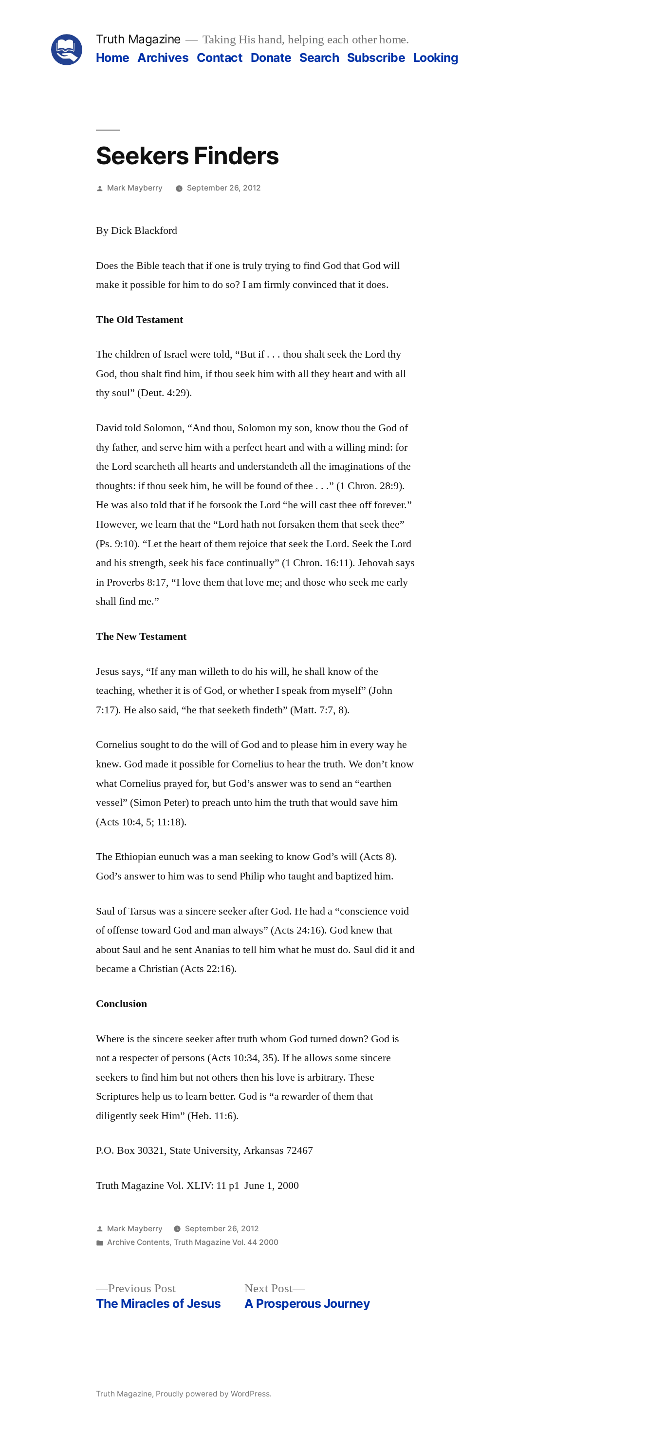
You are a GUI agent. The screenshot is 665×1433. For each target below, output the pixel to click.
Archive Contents (138, 1242)
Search (319, 57)
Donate (271, 57)
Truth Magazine (138, 39)
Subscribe (376, 57)
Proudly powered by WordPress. (214, 1393)
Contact (220, 57)
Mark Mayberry (135, 187)
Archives (162, 57)
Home (112, 57)
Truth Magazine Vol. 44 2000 (226, 1242)
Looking (436, 57)
